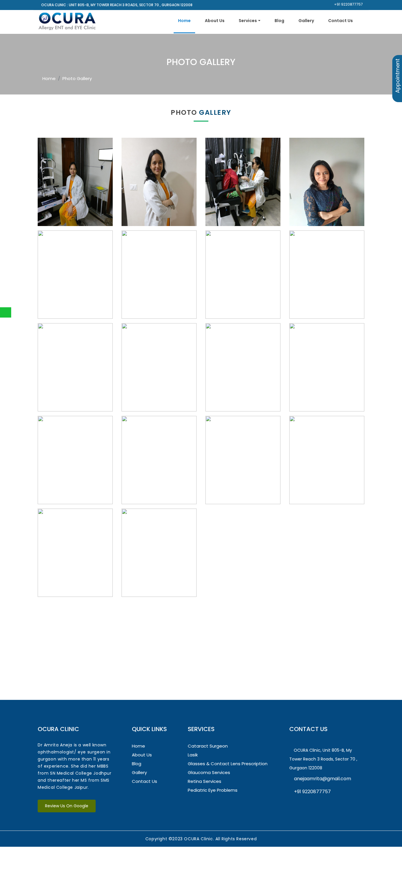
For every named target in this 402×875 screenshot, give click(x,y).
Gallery (306, 21)
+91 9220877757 (348, 4)
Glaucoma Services (209, 772)
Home (184, 21)
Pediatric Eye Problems (212, 790)
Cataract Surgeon (208, 746)
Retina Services (204, 781)
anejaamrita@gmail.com (322, 778)
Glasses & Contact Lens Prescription (228, 764)
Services (248, 21)
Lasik (193, 755)
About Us (215, 21)
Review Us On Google (66, 806)
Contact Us (340, 21)
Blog (279, 21)
